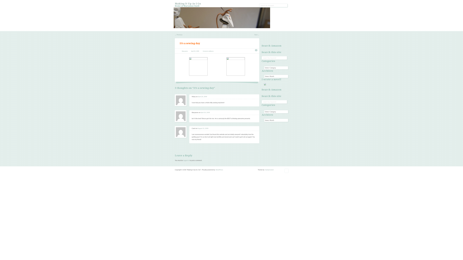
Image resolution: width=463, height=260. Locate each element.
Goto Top (287, 171)
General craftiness (208, 51)
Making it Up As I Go (188, 3)
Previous (178, 35)
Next (256, 35)
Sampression (269, 170)
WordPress (219, 170)
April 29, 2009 (195, 51)
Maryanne (185, 51)
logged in (186, 160)
